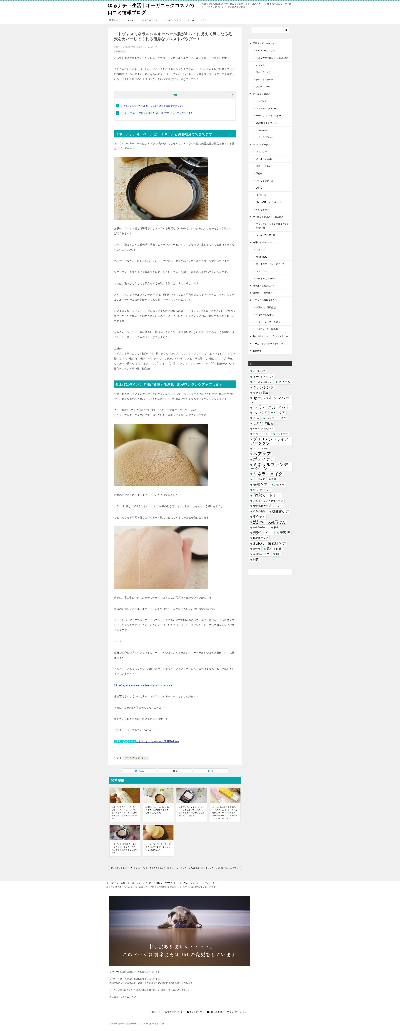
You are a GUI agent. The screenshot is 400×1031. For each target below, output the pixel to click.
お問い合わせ (215, 1012)
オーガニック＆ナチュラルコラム (269, 343)
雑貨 (256, 559)
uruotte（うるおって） (267, 123)
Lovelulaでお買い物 (265, 235)
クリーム (284, 381)
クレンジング (263, 387)
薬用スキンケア (261, 554)
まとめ (190, 20)
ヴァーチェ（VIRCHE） (267, 108)
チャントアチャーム (266, 79)
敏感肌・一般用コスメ (264, 293)
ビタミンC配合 (263, 423)
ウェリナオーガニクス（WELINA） (273, 57)
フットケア (282, 434)
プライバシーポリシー (238, 1012)
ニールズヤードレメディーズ (270, 264)
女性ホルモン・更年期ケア (268, 500)
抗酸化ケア (280, 511)
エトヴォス (120, 51)
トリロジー (261, 271)
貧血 (278, 554)
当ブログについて (174, 1012)
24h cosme (261, 130)
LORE (259, 188)
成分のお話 (259, 511)
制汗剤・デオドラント (261, 490)
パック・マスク (276, 418)
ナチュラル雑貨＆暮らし (265, 300)
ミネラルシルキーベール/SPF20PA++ (157, 741)
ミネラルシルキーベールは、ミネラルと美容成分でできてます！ (153, 105)
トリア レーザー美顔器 (268, 322)
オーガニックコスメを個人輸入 (268, 216)
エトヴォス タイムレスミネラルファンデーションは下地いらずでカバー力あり (209, 868)
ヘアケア (262, 454)
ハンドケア (260, 412)
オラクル (260, 65)
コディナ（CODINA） (267, 278)
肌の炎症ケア (260, 538)
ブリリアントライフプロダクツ (269, 441)
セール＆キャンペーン (269, 400)
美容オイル (263, 533)
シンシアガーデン (172, 20)
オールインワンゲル (263, 376)
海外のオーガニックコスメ (266, 242)
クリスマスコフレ (262, 381)
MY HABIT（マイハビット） (270, 202)
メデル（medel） (264, 159)
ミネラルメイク (268, 474)
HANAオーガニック (265, 50)
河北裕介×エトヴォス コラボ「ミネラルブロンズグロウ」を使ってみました (157, 810)
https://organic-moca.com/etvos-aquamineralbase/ (143, 685)
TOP (141, 883)
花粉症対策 (274, 548)
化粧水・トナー (267, 495)
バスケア (279, 412)
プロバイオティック (261, 448)
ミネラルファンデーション (136, 758)
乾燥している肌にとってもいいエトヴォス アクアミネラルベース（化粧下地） (143, 868)
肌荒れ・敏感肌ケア (269, 543)
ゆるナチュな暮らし (266, 314)
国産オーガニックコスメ (121, 20)
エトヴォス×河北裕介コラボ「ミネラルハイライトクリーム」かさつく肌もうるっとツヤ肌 (124, 848)
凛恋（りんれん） (264, 166)
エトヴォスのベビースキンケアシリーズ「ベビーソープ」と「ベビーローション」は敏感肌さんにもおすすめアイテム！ (124, 812)
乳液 (273, 479)
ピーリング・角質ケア (263, 428)
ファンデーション (261, 434)
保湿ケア (260, 484)
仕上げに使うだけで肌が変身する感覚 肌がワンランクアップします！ (157, 113)
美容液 (285, 533)
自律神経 (256, 549)
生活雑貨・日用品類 (266, 307)
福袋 (276, 527)
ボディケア (263, 459)
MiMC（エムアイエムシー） (270, 115)
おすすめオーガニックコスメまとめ (270, 336)
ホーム (157, 1012)
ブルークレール (263, 86)
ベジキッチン (262, 209)
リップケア (259, 479)
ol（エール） (262, 195)
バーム (256, 418)
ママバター (261, 151)
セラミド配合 (260, 392)
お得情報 (257, 351)
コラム (203, 20)
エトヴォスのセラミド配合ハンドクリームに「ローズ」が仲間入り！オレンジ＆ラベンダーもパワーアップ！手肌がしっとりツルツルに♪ (225, 812)
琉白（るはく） (263, 72)
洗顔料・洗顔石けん (269, 522)
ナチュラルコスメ (148, 20)
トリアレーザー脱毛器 (267, 329)
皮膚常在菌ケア (260, 527)
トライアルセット (272, 407)
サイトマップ (195, 1012)
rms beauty (261, 257)
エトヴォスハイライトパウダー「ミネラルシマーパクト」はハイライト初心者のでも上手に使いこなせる (191, 811)
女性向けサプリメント (268, 506)
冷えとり (279, 484)
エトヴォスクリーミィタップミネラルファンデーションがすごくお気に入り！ (157, 847)
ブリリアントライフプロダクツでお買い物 (272, 226)
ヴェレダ (260, 249)
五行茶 (259, 173)
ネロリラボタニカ (264, 180)
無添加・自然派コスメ (264, 285)
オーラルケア (259, 371)
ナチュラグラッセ (264, 137)
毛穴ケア (259, 516)
